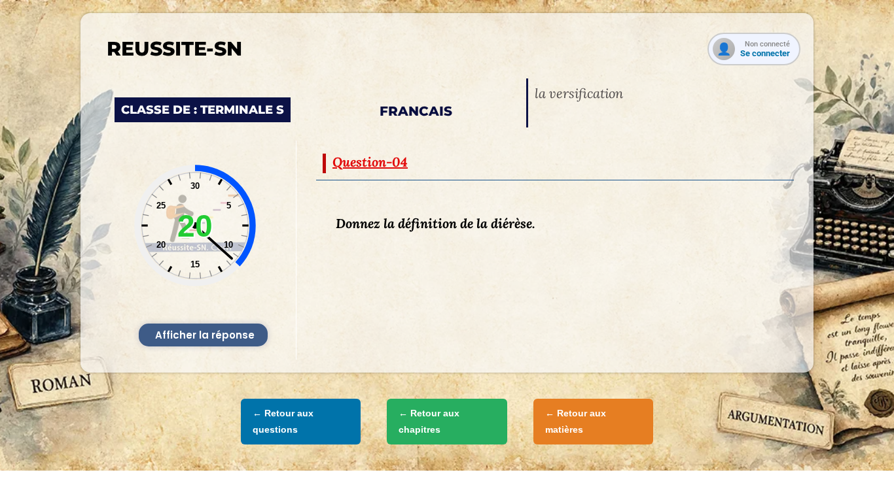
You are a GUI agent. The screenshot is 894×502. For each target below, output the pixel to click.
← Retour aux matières (575, 421)
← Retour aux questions (283, 421)
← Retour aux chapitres (429, 421)
